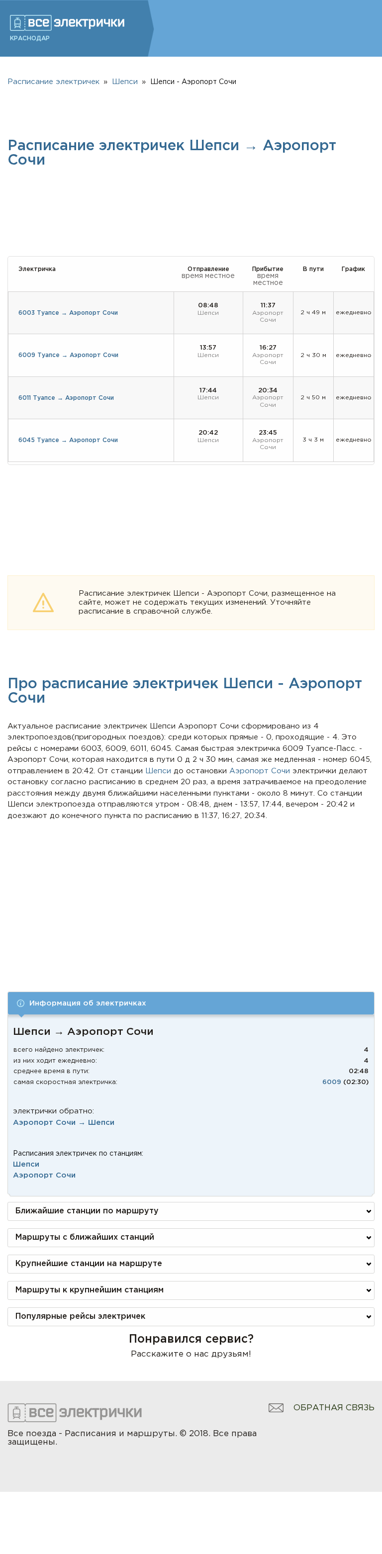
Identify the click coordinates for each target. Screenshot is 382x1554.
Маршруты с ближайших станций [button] (84, 1237)
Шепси (26, 1164)
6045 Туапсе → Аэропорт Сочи (68, 440)
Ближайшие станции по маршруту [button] (87, 1211)
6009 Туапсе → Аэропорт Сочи (68, 355)
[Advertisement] (191, 896)
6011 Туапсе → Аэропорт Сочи (66, 398)
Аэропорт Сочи (44, 1175)
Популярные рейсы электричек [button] (80, 1316)
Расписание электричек (53, 82)
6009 (331, 1082)
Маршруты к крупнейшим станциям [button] (89, 1290)
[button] (191, 1003)
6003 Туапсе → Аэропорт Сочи (68, 313)
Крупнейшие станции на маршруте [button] (88, 1264)
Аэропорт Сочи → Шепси (63, 1122)
